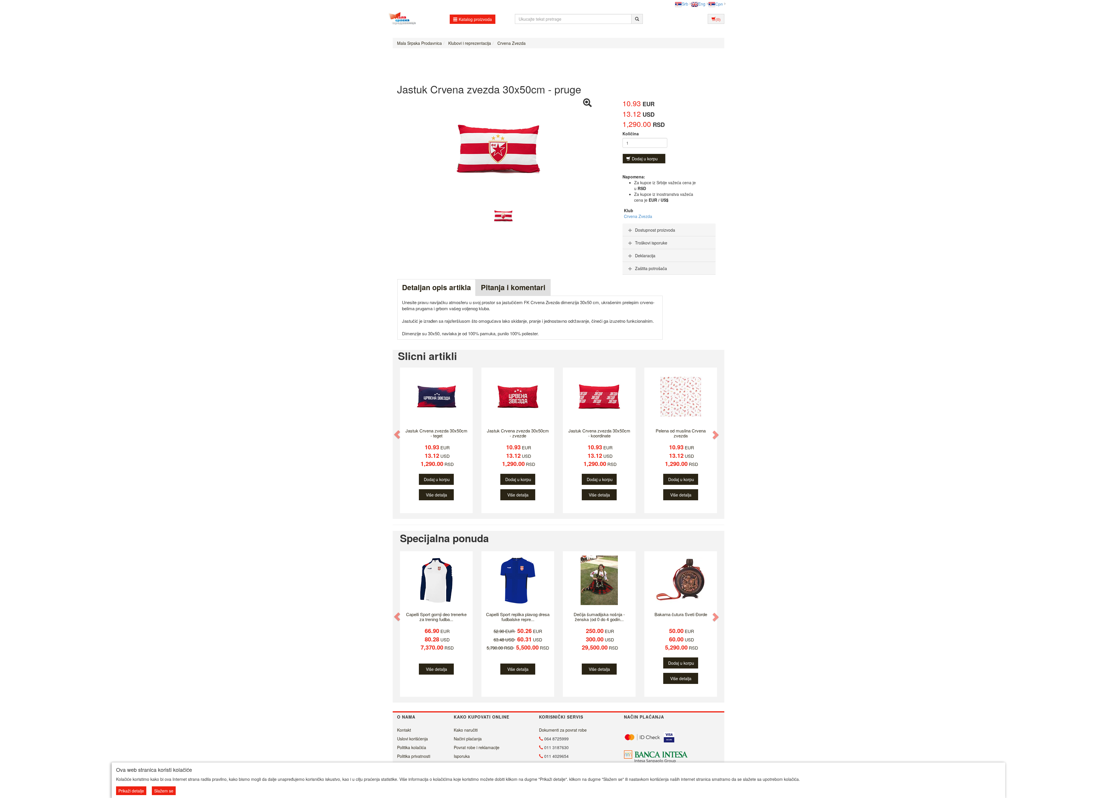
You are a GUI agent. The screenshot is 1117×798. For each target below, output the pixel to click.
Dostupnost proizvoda (655, 230)
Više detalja (436, 495)
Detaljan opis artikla (436, 287)
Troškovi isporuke (651, 243)
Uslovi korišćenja (412, 739)
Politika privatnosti (413, 756)
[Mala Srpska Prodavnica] (401, 19)
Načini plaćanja (468, 739)
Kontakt (404, 730)
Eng (701, 4)
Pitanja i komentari (513, 287)
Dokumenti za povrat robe (563, 730)
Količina (630, 133)
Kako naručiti (466, 730)
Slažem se (163, 791)
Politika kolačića (411, 747)
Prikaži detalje (131, 791)
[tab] (669, 230)
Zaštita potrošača (651, 268)
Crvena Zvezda (638, 216)
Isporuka (462, 756)
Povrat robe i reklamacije (476, 747)
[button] (398, 434)
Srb (685, 4)
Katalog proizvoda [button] (475, 19)
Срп (719, 4)
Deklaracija (645, 255)
